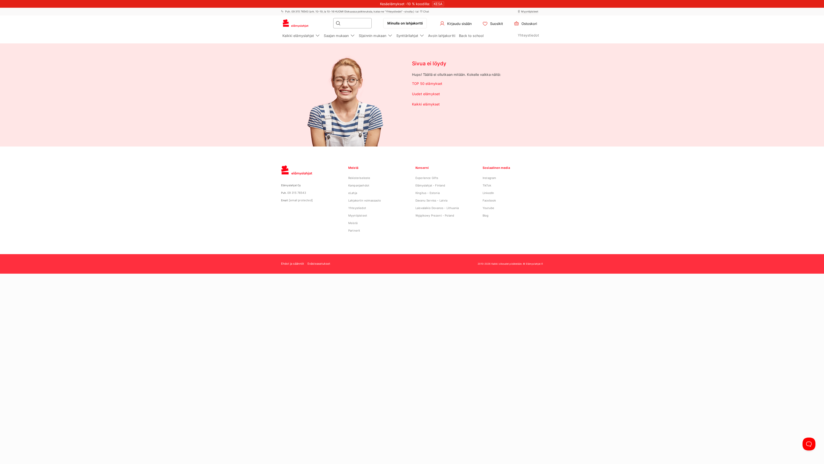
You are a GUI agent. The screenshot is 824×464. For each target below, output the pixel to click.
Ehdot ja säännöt (292, 263)
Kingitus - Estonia (427, 193)
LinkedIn (488, 193)
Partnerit (354, 230)
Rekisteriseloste (359, 178)
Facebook (489, 200)
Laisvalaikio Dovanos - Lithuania (437, 208)
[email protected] (301, 200)
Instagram (489, 178)
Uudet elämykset (426, 94)
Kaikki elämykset (426, 104)
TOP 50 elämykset (427, 83)
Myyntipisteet (529, 11)
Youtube (488, 208)
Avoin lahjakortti (441, 36)
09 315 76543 (296, 192)
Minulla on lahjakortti (405, 23)
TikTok (487, 185)
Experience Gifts (426, 178)
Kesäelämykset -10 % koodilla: (405, 4)
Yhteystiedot (528, 35)
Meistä (352, 223)
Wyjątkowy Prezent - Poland (434, 215)
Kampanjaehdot (358, 185)
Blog (486, 215)
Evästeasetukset (318, 263)
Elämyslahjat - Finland (430, 185)
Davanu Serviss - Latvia (431, 200)
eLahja (352, 193)
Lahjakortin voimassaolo (364, 200)
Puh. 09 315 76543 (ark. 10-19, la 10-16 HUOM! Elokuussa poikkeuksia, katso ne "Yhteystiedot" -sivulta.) (349, 11)
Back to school (471, 36)
